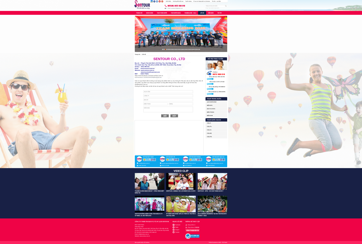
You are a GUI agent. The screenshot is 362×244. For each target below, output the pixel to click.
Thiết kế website (213, 242)
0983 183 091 (142, 165)
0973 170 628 (165, 165)
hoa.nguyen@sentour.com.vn (215, 163)
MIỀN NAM (210, 115)
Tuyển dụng (188, 1)
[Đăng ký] (192, 230)
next (226, 33)
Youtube (177, 232)
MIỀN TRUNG (210, 112)
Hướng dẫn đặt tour (178, 1)
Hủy (174, 115)
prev (136, 33)
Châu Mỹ (209, 133)
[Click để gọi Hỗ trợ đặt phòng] (210, 89)
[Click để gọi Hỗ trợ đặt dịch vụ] (210, 94)
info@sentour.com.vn (144, 163)
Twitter (176, 227)
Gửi (165, 115)
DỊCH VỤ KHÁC (211, 108)
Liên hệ (144, 54)
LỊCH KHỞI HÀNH (211, 102)
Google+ (177, 229)
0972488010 (188, 165)
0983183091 (211, 165)
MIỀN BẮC (210, 105)
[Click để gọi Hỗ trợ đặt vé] (210, 84)
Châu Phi (209, 136)
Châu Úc (209, 130)
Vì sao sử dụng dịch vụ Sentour (201, 1)
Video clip (181, 171)
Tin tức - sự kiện (216, 1)
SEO (220, 242)
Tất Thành (224, 242)
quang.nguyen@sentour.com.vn (170, 163)
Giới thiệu (168, 1)
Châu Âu (209, 126)
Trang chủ (137, 54)
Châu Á (209, 123)
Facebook (177, 225)
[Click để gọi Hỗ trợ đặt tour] (210, 79)
